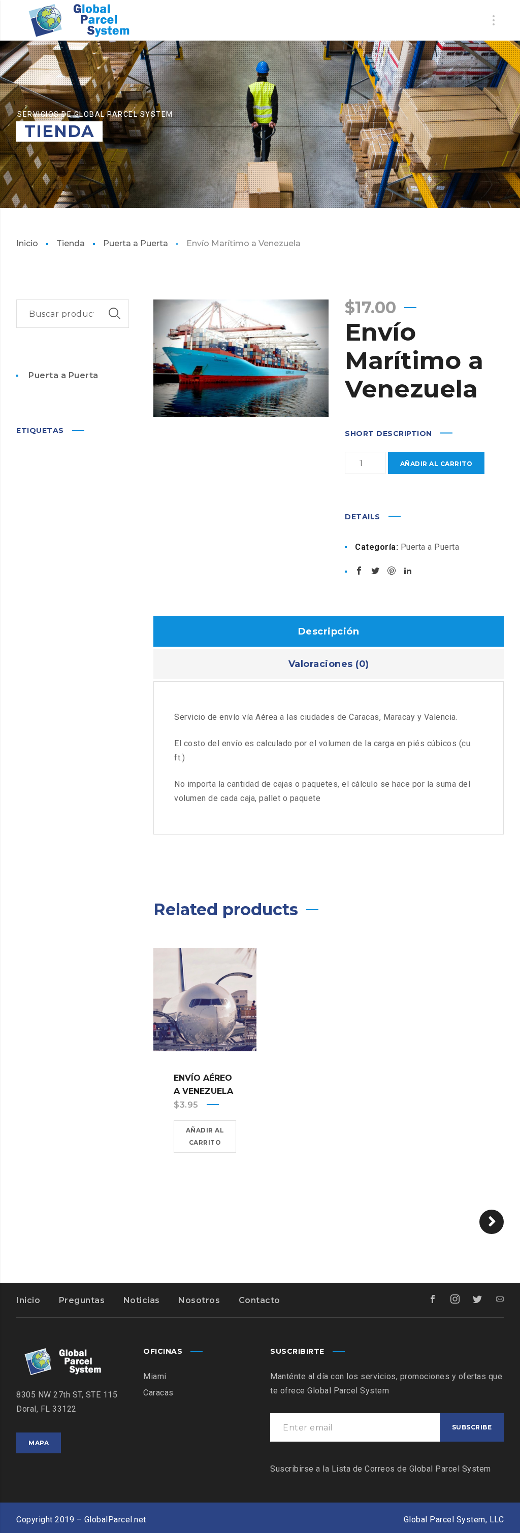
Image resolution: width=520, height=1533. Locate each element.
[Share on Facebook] (359, 570)
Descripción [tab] (329, 631)
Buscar (115, 313)
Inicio (27, 243)
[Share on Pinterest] (391, 570)
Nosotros (199, 1300)
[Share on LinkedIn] (408, 570)
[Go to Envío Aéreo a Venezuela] (205, 1000)
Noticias (141, 1300)
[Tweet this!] (375, 570)
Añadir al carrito (436, 464)
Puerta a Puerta (135, 243)
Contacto (259, 1300)
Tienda (70, 243)
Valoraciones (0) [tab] (328, 664)
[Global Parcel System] (77, 20)
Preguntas (82, 1300)
